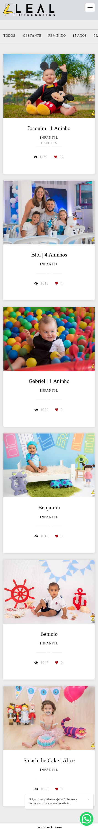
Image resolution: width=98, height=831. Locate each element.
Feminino (57, 35)
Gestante (32, 35)
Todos (9, 35)
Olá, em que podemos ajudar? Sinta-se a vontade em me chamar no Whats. (53, 801)
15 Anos (80, 35)
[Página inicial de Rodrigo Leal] (29, 10)
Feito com (49, 827)
